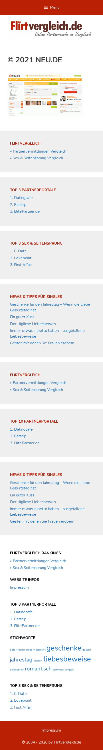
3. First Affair (21, 264)
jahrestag (21, 659)
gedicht (41, 650)
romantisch (38, 668)
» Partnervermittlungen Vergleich (38, 151)
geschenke (64, 648)
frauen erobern (25, 650)
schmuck (58, 669)
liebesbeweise (67, 659)
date (13, 650)
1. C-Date (18, 251)
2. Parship (18, 204)
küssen (38, 660)
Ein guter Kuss (22, 316)
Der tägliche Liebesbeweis (33, 323)
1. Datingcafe (21, 197)
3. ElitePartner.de (25, 211)
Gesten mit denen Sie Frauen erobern (42, 343)
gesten (86, 650)
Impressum (19, 587)
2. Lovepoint (21, 258)
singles (69, 669)
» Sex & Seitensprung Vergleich (36, 158)
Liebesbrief (17, 669)
